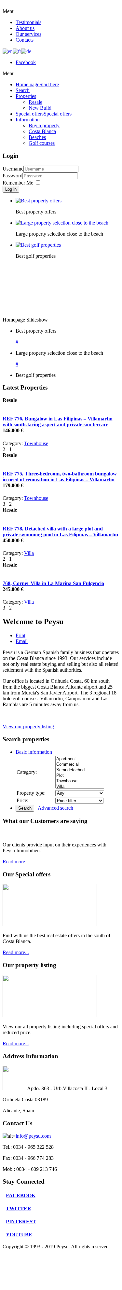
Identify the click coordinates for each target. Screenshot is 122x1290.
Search (25, 808)
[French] (17, 51)
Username (13, 169)
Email (22, 641)
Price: (22, 800)
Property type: (31, 793)
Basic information (34, 752)
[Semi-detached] (80, 770)
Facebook (26, 62)
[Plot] (80, 775)
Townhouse (36, 443)
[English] (8, 51)
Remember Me (18, 182)
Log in (11, 189)
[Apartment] (80, 759)
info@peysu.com (33, 1136)
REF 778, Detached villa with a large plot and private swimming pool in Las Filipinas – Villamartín (60, 531)
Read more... (16, 861)
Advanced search (55, 808)
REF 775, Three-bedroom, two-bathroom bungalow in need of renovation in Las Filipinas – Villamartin (60, 476)
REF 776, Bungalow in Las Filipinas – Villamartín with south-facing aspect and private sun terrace (58, 421)
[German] (26, 51)
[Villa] (80, 786)
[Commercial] (80, 764)
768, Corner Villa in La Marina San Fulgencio (53, 583)
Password (12, 175)
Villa (29, 553)
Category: (27, 772)
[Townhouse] (80, 781)
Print (20, 635)
